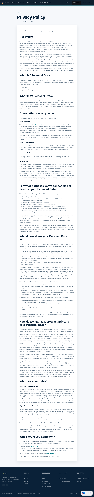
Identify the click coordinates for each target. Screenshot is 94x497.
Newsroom (62, 476)
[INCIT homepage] (5, 2)
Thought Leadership (64, 481)
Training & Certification (45, 2)
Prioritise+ (45, 476)
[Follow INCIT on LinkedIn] (3, 485)
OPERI (26, 484)
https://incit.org (39, 125)
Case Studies (62, 478)
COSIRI (26, 478)
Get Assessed (76, 2)
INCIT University (46, 486)
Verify (43, 478)
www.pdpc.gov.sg (51, 453)
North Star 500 (46, 484)
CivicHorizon (45, 481)
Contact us (68, 2)
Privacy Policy (73, 493)
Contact (79, 481)
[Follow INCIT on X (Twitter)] (7, 485)
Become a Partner (87, 2)
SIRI (25, 476)
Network (29, 2)
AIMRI (26, 481)
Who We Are (80, 476)
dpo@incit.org (34, 446)
